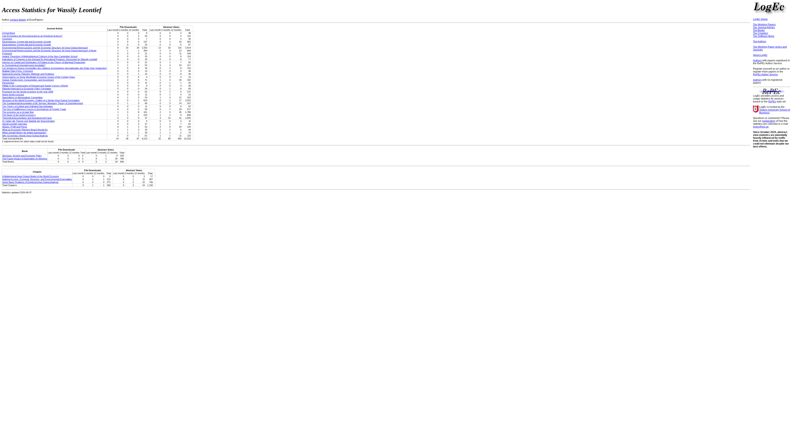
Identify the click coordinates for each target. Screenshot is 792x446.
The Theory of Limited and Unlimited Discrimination (27, 106)
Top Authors (759, 41)
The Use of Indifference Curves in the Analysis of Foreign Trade (34, 109)
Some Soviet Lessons (13, 94)
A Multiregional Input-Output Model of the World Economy (30, 176)
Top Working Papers (764, 24)
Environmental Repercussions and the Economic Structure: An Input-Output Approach (45, 47)
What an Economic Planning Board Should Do (25, 129)
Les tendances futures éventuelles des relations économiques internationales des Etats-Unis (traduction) (54, 68)
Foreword (7, 53)
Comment (7, 39)
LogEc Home (760, 19)
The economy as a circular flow (18, 112)
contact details (18, 19)
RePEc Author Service (765, 74)
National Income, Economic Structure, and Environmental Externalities (37, 179)
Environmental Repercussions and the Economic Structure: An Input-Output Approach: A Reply (49, 50)
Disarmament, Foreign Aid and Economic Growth (26, 41)
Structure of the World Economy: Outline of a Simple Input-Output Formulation (41, 100)
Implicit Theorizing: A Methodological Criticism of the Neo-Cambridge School (39, 56)
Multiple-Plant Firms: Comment (17, 71)
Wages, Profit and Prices (14, 127)
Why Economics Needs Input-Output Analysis (25, 135)
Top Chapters (760, 33)
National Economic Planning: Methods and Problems (28, 74)
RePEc (772, 101)
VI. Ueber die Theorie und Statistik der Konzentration (28, 121)
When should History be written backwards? (24, 132)
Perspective (8, 83)
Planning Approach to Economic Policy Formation (26, 88)
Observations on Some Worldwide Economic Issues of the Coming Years (38, 77)
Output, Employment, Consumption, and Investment (28, 80)
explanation (768, 121)
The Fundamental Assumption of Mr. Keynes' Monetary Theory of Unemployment (42, 103)
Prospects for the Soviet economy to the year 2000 (27, 91)
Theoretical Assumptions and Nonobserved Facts (27, 118)
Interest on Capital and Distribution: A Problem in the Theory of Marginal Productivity (43, 62)
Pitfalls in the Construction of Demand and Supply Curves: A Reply (35, 85)
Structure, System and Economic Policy (22, 155)
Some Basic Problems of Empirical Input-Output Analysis (30, 182)
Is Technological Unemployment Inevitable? (23, 65)
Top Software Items (763, 36)
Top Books (759, 30)
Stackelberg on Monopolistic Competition (22, 97)
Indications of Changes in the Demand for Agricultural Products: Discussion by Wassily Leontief (49, 59)
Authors (757, 60)
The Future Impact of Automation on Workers (24, 158)
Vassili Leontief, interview (14, 124)
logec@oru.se (761, 126)
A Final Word (8, 33)
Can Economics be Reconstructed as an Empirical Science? (32, 36)
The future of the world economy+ (19, 115)
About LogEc (760, 55)
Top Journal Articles (764, 27)
